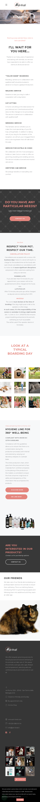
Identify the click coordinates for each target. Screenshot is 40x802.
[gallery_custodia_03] (34, 373)
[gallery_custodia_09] (34, 402)
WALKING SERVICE (13, 91)
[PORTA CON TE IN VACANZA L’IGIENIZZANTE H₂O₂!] (9, 751)
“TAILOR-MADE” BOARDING (17, 76)
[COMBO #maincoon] (30, 771)
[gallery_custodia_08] (20, 402)
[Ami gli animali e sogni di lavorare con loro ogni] (30, 751)
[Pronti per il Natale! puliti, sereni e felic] (19, 761)
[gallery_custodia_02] (20, 373)
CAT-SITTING (11, 103)
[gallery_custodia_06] (34, 387)
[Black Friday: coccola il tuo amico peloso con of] (19, 771)
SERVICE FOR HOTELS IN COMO (18, 148)
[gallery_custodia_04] (5, 387)
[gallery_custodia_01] (5, 373)
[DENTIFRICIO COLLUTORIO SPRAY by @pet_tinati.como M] (30, 761)
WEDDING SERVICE (13, 123)
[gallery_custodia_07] (5, 402)
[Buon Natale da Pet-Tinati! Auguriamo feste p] (9, 761)
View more (24, 796)
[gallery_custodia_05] (20, 387)
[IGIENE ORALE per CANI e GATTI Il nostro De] (9, 771)
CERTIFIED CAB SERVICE (15, 168)
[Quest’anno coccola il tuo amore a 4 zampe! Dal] (19, 751)
